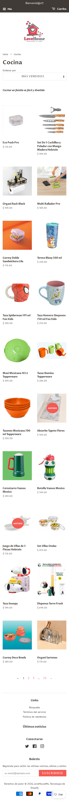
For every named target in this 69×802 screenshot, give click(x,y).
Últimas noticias (34, 727)
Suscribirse (52, 773)
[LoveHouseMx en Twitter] (27, 746)
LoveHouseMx (41, 783)
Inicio (5, 54)
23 (44, 678)
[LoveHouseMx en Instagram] (42, 746)
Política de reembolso (34, 716)
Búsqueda (34, 707)
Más (9, 9)
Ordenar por (9, 70)
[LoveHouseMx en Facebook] (35, 746)
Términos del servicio (34, 712)
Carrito (61, 9)
